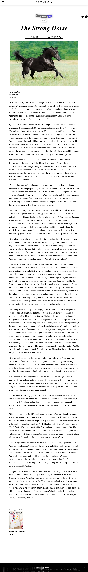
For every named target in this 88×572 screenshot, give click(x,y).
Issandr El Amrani (44, 36)
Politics (44, 21)
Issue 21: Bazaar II (41, 16)
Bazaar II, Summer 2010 (17, 532)
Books (50, 16)
